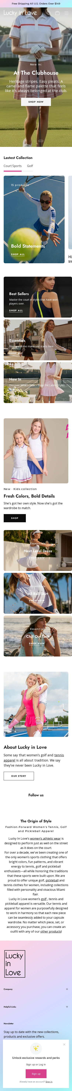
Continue (19, 563)
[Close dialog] (68, 522)
